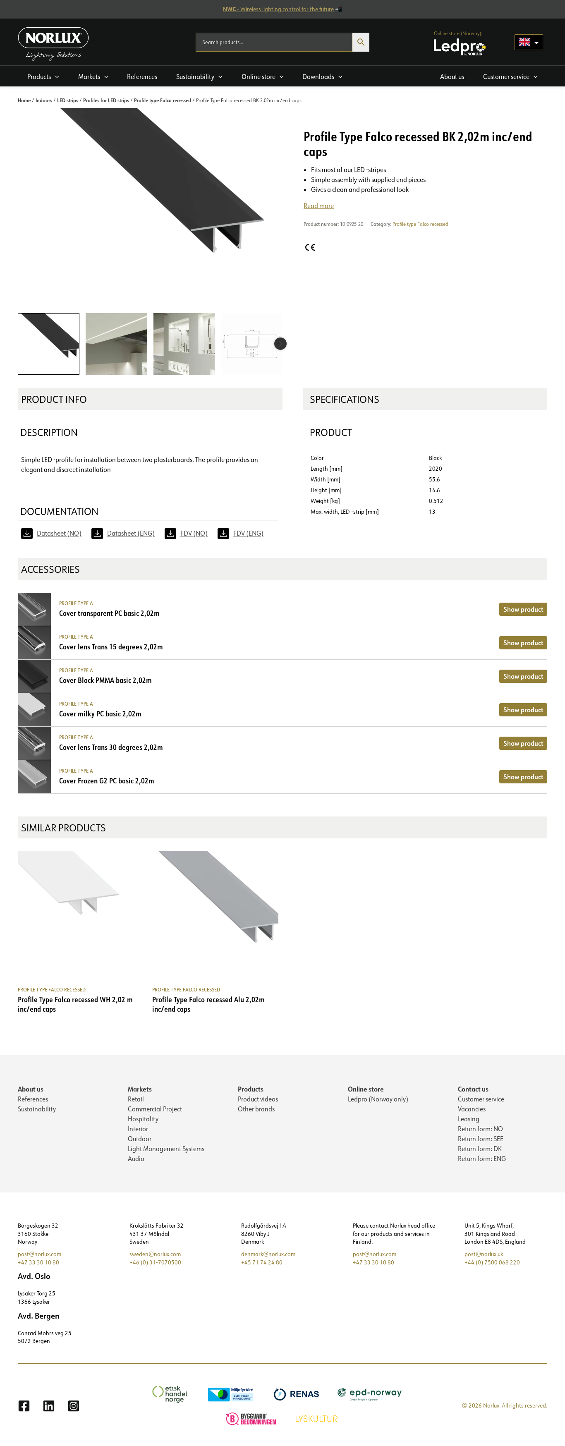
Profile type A (76, 603)
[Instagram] (73, 1406)
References (33, 1099)
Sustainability (37, 1109)
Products (250, 1088)
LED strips (67, 100)
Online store (366, 1088)
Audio (136, 1158)
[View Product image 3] (184, 344)
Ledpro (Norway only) (378, 1099)
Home (24, 100)
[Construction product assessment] (252, 1418)
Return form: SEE (480, 1139)
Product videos (258, 1099)
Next (280, 344)
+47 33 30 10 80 (38, 1262)
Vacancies (472, 1109)
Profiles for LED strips (106, 100)
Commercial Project (155, 1109)
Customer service (481, 1099)
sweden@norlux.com (155, 1254)
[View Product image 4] (251, 344)
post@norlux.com (39, 1254)
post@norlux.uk (483, 1254)
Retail (136, 1099)
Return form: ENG (482, 1158)
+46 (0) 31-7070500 (155, 1262)
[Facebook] (24, 1406)
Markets (140, 1088)
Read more (319, 205)
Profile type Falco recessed (162, 100)
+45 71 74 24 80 (261, 1262)
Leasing (468, 1119)
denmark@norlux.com (268, 1254)
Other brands (256, 1109)
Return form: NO (480, 1129)
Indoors (44, 100)
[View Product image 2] (116, 344)
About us (30, 1088)
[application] (55, 76)
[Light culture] (317, 1418)
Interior (138, 1129)
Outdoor (139, 1139)
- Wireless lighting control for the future (278, 9)
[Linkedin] (49, 1406)
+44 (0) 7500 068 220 (492, 1262)
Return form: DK (480, 1148)
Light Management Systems (166, 1148)
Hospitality (143, 1119)
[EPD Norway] (370, 1393)
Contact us (473, 1088)
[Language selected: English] (529, 42)
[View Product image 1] (48, 344)
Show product (523, 609)
